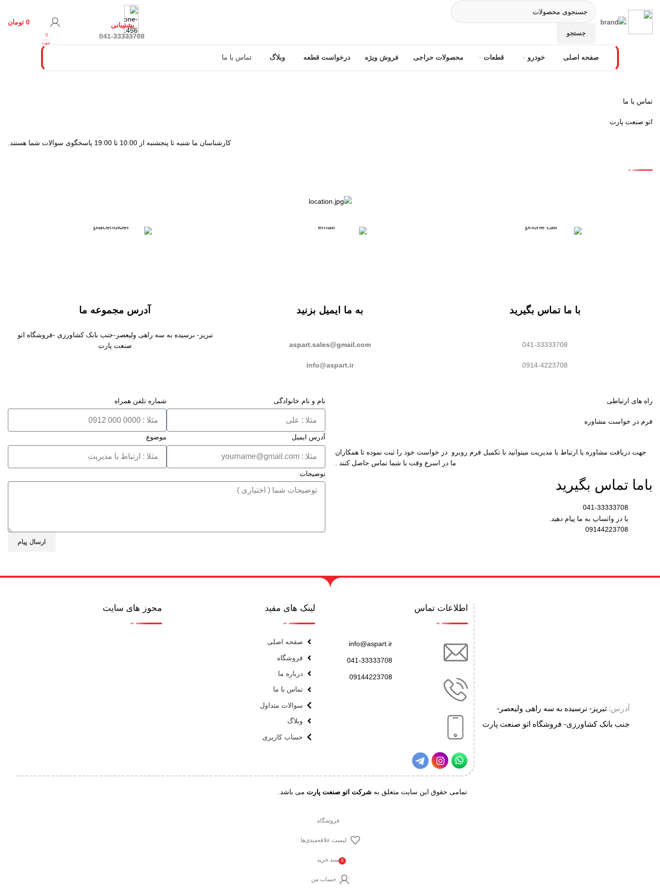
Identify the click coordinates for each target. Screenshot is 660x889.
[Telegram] (420, 760)
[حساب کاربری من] (55, 22)
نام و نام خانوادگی (299, 401)
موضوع (156, 437)
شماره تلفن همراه (140, 401)
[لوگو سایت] (639, 21)
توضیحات (312, 473)
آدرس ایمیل (308, 437)
